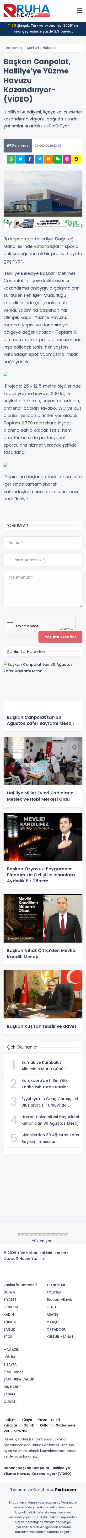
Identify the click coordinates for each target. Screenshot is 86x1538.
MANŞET (53, 1322)
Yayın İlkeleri (49, 1419)
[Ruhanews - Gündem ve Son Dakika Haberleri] (27, 10)
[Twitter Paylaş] (20, 159)
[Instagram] (63, 1271)
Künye (27, 1419)
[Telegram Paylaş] (39, 159)
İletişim (10, 1419)
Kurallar (10, 1425)
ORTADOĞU (56, 1329)
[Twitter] (48, 1271)
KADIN (9, 1314)
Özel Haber (13, 1372)
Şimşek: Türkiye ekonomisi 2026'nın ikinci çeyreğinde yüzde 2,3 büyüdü (43, 28)
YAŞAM (9, 1394)
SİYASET (10, 1299)
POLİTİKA (54, 1292)
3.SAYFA (10, 1364)
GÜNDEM (11, 1307)
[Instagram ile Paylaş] (67, 159)
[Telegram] (77, 1271)
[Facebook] (56, 1271)
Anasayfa (14, 47)
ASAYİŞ (52, 1314)
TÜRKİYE (10, 1322)
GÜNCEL (10, 1401)
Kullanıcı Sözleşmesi (57, 1425)
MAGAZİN (11, 1349)
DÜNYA (9, 1292)
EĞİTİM (9, 1357)
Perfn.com (65, 1489)
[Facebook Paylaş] (29, 159)
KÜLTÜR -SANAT (60, 1336)
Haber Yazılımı (32, 1258)
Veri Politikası (15, 1431)
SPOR (8, 1336)
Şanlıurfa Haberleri (42, 47)
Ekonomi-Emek (59, 1299)
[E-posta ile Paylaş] (48, 159)
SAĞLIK (9, 1329)
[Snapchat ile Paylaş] (76, 159)
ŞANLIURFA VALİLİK (19, 1379)
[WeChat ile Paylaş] (57, 159)
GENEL (52, 1307)
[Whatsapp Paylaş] (11, 159)
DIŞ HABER (12, 1386)
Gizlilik (28, 1425)
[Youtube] (70, 1271)
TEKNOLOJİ (56, 1284)
